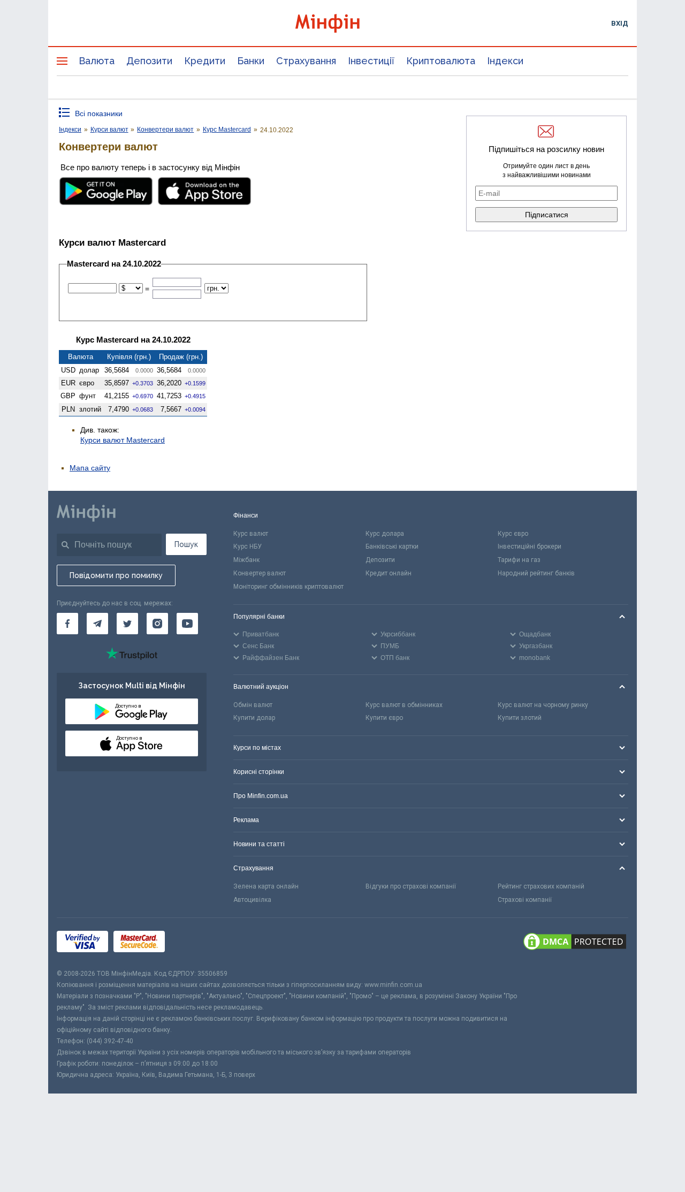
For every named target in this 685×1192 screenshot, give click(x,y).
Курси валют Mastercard (122, 440)
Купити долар (254, 718)
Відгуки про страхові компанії (411, 886)
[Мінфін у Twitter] (127, 623)
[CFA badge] (194, 943)
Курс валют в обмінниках (404, 705)
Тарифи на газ (519, 560)
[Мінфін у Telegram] (97, 623)
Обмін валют (252, 705)
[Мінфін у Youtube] (187, 623)
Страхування (306, 60)
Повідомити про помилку (116, 575)
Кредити (204, 60)
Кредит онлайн (389, 573)
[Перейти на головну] (342, 23)
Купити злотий (520, 718)
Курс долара (385, 533)
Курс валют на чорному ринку (543, 705)
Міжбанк (246, 560)
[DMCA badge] (574, 943)
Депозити (149, 60)
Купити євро (384, 718)
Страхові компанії (525, 900)
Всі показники (99, 113)
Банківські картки (392, 546)
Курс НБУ (247, 546)
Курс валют (250, 533)
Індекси (505, 60)
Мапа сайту (90, 468)
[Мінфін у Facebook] (67, 623)
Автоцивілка (252, 900)
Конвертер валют (259, 573)
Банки (250, 60)
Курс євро (513, 533)
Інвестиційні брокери (529, 546)
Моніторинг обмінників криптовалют (288, 586)
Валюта (97, 60)
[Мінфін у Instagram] (157, 623)
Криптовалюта (440, 60)
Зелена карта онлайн (266, 886)
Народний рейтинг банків (536, 573)
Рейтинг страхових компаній (541, 886)
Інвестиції (371, 60)
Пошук (186, 544)
